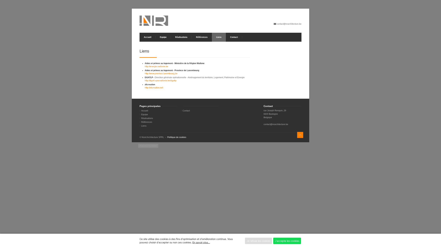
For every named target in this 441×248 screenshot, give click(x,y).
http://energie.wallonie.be (156, 66)
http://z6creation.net (154, 87)
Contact (234, 37)
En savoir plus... (201, 242)
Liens (219, 37)
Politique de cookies (176, 137)
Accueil (147, 37)
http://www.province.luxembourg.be (161, 73)
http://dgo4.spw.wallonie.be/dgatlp (160, 80)
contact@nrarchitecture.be (289, 24)
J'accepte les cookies (287, 240)
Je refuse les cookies (258, 240)
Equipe (163, 37)
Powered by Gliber (148, 146)
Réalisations (181, 37)
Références (202, 37)
